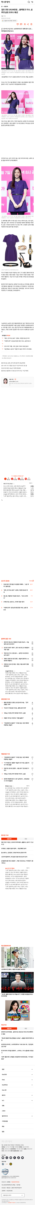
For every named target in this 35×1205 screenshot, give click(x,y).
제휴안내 (8, 1187)
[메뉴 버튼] (32, 2)
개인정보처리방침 (15, 1182)
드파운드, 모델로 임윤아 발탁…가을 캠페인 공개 (13, 848)
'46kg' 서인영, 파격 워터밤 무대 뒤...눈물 (14, 713)
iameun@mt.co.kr (13, 381)
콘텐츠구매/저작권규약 (16, 1187)
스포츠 (3, 1111)
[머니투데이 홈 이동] (7, 1142)
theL (3, 1079)
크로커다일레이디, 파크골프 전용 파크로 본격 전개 (14, 857)
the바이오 (5, 1085)
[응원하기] (15, 379)
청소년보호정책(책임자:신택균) (8, 1185)
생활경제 (6, 6)
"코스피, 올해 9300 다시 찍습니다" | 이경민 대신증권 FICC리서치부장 (17, 995)
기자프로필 (5, 1121)
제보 (3, 1126)
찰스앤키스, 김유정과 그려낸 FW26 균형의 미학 (13, 852)
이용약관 (18, 1185)
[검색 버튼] (28, 2)
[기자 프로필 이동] (5, 381)
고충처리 (4, 1190)
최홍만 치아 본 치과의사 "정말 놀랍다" (14, 718)
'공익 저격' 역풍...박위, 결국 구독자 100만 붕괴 (16, 346)
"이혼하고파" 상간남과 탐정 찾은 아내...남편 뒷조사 (17, 341)
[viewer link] (31, 67)
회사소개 (4, 1182)
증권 (3, 1069)
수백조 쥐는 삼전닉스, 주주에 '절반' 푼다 (14, 602)
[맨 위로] (31, 1198)
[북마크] (31, 24)
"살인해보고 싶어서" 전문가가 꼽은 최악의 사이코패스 (18, 349)
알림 (3, 1131)
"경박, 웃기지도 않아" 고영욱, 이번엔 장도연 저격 (16, 338)
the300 (4, 1074)
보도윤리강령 (9, 1190)
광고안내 (4, 1187)
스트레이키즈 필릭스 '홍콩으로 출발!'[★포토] (13, 969)
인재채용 (8, 1182)
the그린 (4, 1090)
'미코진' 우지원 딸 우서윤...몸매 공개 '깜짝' (15, 708)
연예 (3, 1105)
